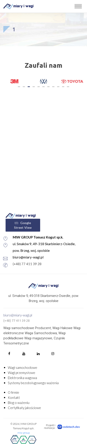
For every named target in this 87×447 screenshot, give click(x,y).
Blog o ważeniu (18, 403)
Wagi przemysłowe (21, 373)
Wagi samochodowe (22, 368)
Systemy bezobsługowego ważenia (33, 383)
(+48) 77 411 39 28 (27, 264)
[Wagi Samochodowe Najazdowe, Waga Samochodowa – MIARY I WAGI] (18, 6)
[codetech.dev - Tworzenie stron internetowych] (69, 427)
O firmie (13, 392)
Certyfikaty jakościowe (24, 408)
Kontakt (14, 397)
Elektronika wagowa (22, 378)
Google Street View (23, 225)
